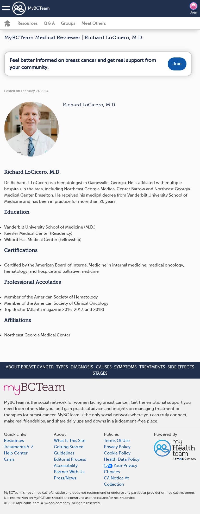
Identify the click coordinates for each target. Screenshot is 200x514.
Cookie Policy (117, 453)
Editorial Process (70, 459)
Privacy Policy (117, 447)
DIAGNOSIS (82, 367)
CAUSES (104, 367)
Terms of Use (117, 440)
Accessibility (66, 465)
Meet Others (94, 23)
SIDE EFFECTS (180, 367)
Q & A (49, 23)
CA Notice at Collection (116, 481)
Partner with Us (69, 472)
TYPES (62, 367)
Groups (68, 23)
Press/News (65, 478)
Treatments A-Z (19, 447)
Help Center (16, 453)
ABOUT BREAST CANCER (30, 367)
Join (193, 12)
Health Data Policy (121, 459)
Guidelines (64, 453)
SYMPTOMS (125, 367)
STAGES (100, 373)
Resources (27, 23)
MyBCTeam (39, 8)
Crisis (9, 459)
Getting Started (69, 447)
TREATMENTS (152, 367)
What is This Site (69, 440)
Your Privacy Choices (120, 468)
